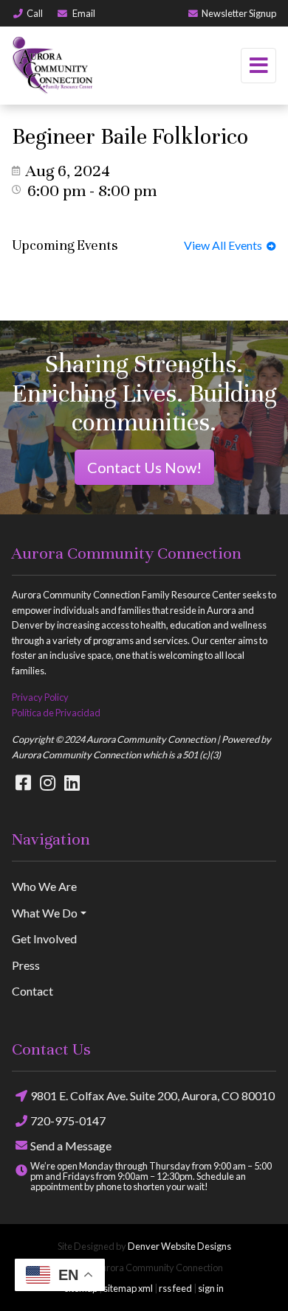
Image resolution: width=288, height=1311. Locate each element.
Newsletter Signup (239, 13)
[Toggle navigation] (258, 65)
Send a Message (71, 1146)
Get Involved (44, 938)
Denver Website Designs (179, 1246)
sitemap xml (128, 1288)
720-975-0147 (68, 1121)
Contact (32, 991)
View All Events (225, 245)
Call (35, 13)
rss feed (175, 1288)
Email (83, 13)
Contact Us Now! (144, 467)
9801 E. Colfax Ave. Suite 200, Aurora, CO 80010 (152, 1095)
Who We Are (44, 886)
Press (26, 965)
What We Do (45, 913)
